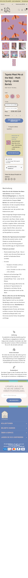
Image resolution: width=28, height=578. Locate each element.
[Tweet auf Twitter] (12, 179)
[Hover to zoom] (14, 28)
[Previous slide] (2, 27)
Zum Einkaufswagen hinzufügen (14, 120)
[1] (20, 115)
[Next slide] (25, 27)
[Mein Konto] (22, 10)
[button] (7, 96)
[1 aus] (12, 115)
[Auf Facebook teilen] (6, 179)
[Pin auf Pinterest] (9, 179)
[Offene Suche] (19, 10)
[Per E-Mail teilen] (14, 179)
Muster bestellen (13, 153)
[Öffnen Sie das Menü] (2, 9)
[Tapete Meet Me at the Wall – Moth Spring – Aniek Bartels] (5, 46)
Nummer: (7, 115)
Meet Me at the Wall (10, 87)
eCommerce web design (10, 446)
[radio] (11, 105)
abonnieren (14, 400)
